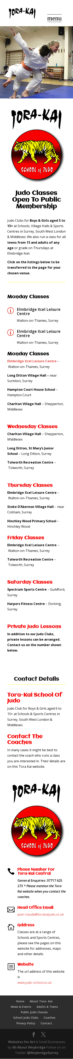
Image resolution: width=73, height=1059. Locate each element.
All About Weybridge (29, 1047)
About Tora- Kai (41, 1001)
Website (25, 965)
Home (20, 1001)
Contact (46, 1023)
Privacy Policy (25, 1023)
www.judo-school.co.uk (34, 982)
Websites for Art (21, 1042)
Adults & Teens (47, 1007)
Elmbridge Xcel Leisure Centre (38, 311)
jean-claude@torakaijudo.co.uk (40, 914)
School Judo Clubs (25, 1017)
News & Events (21, 1007)
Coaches (49, 1017)
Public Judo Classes (34, 1012)
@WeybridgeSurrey (42, 1053)
